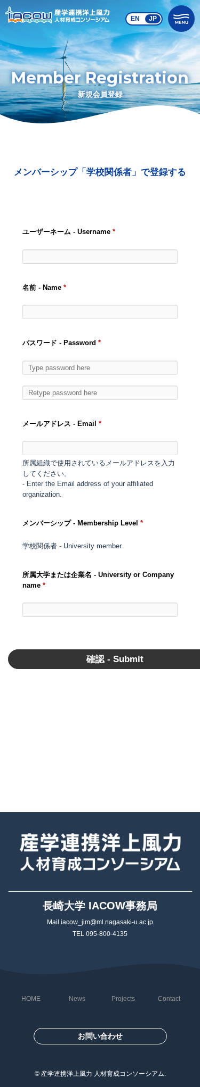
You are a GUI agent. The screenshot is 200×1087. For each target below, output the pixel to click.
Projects (123, 998)
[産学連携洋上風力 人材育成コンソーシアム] (57, 18)
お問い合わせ (100, 1036)
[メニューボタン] (181, 18)
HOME (31, 998)
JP (153, 18)
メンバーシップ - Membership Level (82, 523)
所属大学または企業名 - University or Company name (98, 580)
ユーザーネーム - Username (68, 232)
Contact (169, 998)
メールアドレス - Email (61, 424)
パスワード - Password (61, 343)
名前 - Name (44, 287)
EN (135, 18)
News (77, 998)
